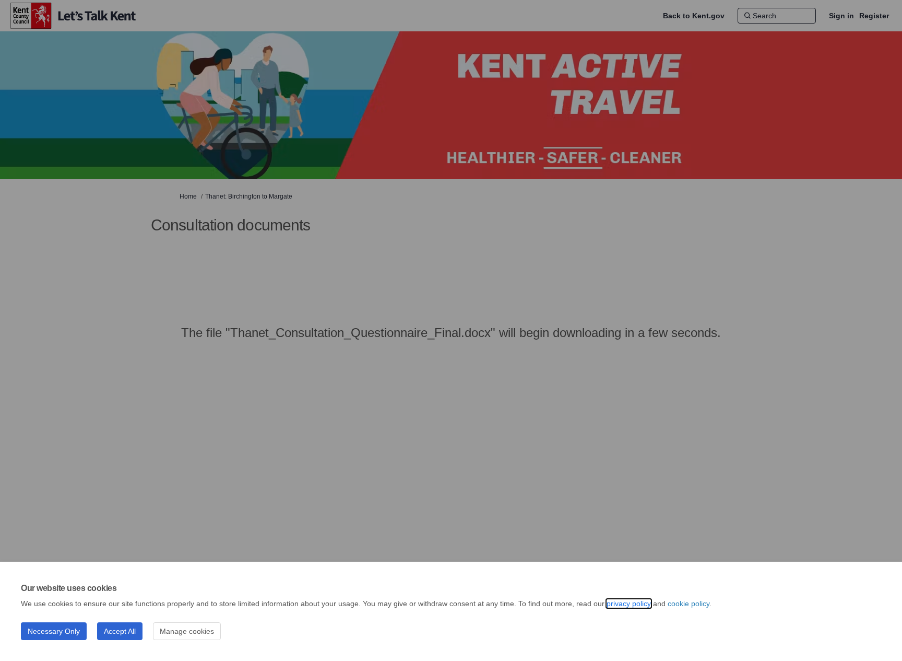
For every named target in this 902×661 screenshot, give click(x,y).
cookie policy (688, 603)
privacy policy (629, 603)
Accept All (120, 631)
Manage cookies (187, 631)
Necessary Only (54, 631)
